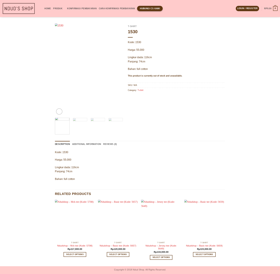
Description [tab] (62, 144)
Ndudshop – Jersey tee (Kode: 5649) (161, 247)
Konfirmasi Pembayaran (81, 8)
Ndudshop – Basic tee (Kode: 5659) (204, 245)
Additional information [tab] (86, 144)
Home (47, 8)
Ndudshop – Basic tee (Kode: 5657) (118, 245)
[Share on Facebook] (131, 97)
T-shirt (132, 26)
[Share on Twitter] (136, 97)
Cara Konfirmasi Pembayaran (117, 8)
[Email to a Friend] (142, 97)
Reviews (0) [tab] (110, 144)
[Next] (117, 69)
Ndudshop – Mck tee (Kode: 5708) (75, 245)
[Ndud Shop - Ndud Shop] (18, 8)
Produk (57, 8)
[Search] (41, 8)
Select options (75, 254)
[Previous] (60, 69)
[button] (247, 8)
